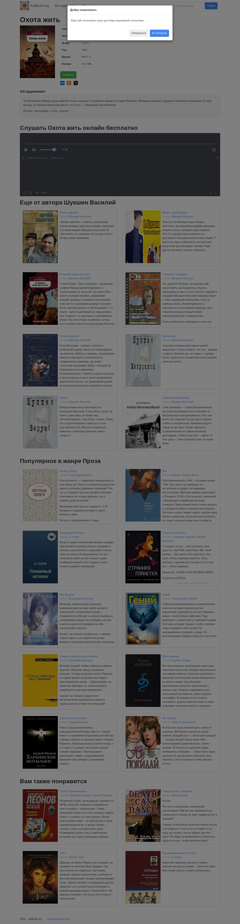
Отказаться (138, 33)
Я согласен (159, 33)
